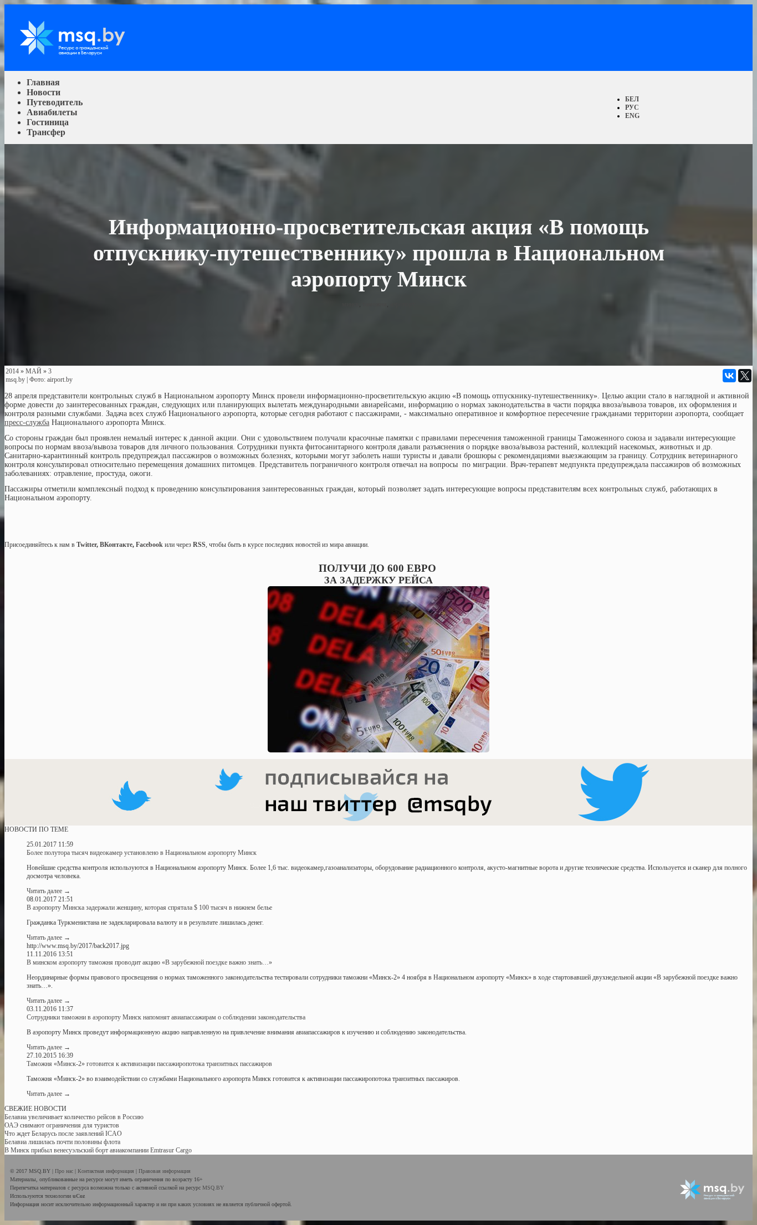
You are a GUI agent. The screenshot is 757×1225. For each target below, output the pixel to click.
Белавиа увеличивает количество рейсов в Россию (74, 1117)
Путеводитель (55, 102)
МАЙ (33, 371)
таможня (374, 304)
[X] (744, 375)
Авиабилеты (52, 112)
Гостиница (48, 122)
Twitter (86, 545)
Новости (43, 92)
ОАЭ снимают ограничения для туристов (61, 1125)
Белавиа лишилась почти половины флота (62, 1142)
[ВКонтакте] (729, 375)
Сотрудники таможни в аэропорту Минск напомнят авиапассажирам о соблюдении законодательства (166, 1017)
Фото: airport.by (51, 379)
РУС (632, 107)
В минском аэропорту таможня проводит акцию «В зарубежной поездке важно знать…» (149, 962)
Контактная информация (107, 1171)
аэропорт (402, 304)
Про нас (65, 1171)
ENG (632, 116)
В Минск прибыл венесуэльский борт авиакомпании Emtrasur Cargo (98, 1150)
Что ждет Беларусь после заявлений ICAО (63, 1133)
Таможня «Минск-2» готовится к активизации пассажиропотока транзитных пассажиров (149, 1064)
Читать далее (48, 891)
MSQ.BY (213, 1188)
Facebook (149, 545)
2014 (12, 371)
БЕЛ (632, 99)
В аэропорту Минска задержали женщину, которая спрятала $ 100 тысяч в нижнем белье (149, 907)
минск (350, 304)
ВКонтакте (116, 545)
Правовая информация (165, 1171)
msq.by (15, 379)
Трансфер (46, 132)
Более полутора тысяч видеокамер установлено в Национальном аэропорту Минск (142, 853)
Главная (43, 82)
